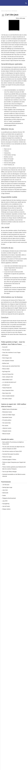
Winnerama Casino (7, 412)
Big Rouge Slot (6, 371)
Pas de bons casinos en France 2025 (12, 451)
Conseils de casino (7, 439)
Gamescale (5, 492)
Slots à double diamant (8, 396)
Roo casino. (5, 425)
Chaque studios (6, 509)
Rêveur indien (5, 368)
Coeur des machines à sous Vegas (11, 352)
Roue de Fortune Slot (7, 374)
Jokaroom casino (6, 428)
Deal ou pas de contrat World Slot (11, 366)
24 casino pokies (6, 420)
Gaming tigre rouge (7, 487)
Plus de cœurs (6, 350)
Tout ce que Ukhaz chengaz (9, 471)
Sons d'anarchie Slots (8, 390)
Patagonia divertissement (9, 498)
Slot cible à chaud (6, 398)
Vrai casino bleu (6, 423)
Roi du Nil (4, 347)
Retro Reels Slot (6, 393)
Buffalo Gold (5, 363)
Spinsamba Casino (7, 417)
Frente (4, 495)
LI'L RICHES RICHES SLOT (9, 382)
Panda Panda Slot (7, 387)
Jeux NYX (4, 501)
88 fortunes (5, 355)
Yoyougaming (5, 503)
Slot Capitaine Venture (8, 360)
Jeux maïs (5, 490)
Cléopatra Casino (6, 431)
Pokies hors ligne (6, 457)
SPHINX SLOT (6, 385)
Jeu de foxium (6, 506)
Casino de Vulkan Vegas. (8, 414)
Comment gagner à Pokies (9, 459)
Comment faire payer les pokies (10, 454)
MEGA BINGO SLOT (7, 379)
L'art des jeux (5, 484)
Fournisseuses (6, 482)
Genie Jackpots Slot (7, 377)
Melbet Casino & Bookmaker (9, 409)
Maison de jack (6, 433)
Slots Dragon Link (7, 358)
